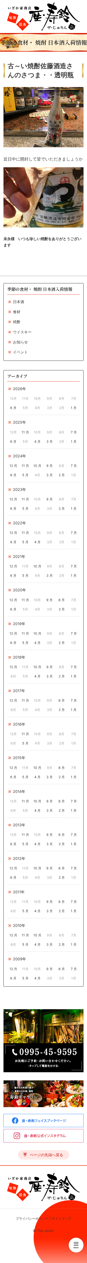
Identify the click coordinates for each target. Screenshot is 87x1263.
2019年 (19, 623)
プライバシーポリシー (32, 1218)
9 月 (49, 466)
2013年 (19, 825)
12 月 (13, 466)
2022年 (19, 523)
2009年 (19, 959)
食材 (16, 311)
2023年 (19, 489)
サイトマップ (61, 1218)
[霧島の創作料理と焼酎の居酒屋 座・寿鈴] (43, 16)
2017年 (19, 690)
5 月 (25, 475)
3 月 (49, 441)
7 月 (74, 432)
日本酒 (18, 301)
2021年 (19, 556)
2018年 (19, 657)
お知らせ (20, 342)
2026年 (19, 388)
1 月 (74, 408)
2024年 (19, 456)
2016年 (19, 724)
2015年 (19, 757)
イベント (20, 352)
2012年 (19, 858)
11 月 (25, 432)
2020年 (19, 590)
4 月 (37, 441)
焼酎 (16, 321)
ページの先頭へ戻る (46, 1154)
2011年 (19, 892)
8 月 (61, 600)
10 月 (37, 466)
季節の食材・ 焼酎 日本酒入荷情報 (39, 289)
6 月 (13, 408)
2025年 (19, 422)
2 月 (62, 475)
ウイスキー (22, 332)
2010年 (19, 925)
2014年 (19, 791)
